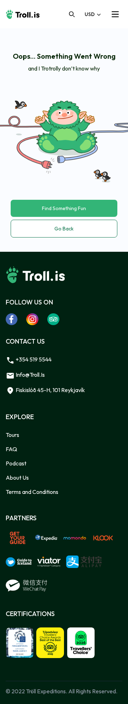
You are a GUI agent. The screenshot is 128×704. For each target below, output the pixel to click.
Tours (12, 434)
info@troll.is (30, 374)
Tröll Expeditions (46, 691)
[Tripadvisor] (53, 319)
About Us (17, 477)
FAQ (11, 449)
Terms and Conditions (32, 491)
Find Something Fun (64, 208)
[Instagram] (32, 319)
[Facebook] (12, 319)
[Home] (23, 14)
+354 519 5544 (33, 359)
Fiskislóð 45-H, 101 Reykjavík (50, 389)
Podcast (16, 463)
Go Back (64, 228)
